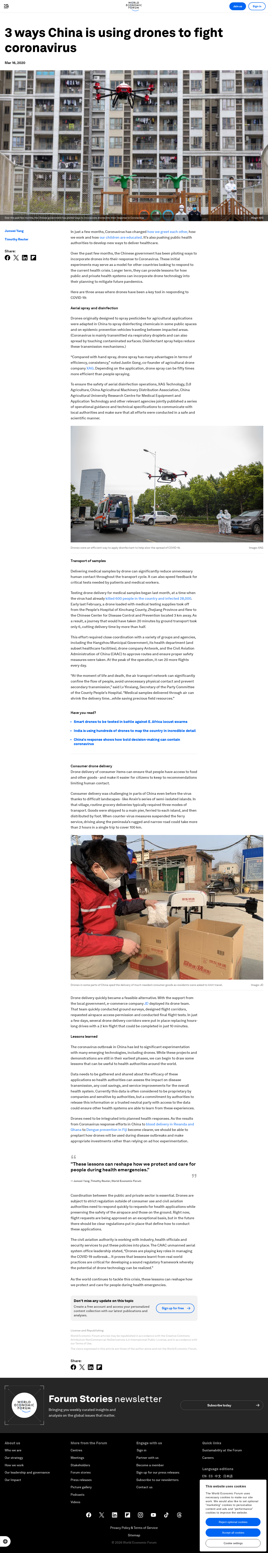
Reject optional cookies (233, 1522)
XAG (90, 368)
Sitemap (134, 1535)
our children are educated (121, 237)
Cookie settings (233, 1543)
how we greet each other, (167, 232)
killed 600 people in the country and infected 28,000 (148, 598)
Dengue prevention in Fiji (106, 1130)
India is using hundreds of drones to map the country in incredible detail (135, 731)
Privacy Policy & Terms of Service (134, 1528)
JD (146, 1003)
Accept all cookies (233, 1532)
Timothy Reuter (16, 239)
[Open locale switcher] (5, 1541)
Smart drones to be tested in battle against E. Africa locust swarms (130, 722)
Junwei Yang (14, 231)
